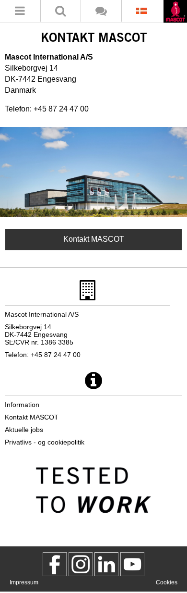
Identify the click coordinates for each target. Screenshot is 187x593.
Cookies (166, 582)
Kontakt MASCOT (93, 239)
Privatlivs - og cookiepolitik (44, 442)
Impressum (24, 582)
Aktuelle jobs (24, 429)
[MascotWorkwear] (55, 564)
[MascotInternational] (132, 564)
